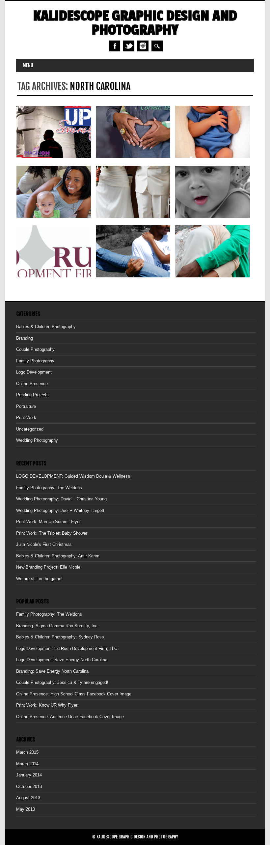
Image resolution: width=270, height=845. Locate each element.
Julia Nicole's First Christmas (44, 544)
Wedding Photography (37, 440)
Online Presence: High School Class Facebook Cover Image (73, 693)
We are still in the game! (39, 578)
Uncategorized (29, 429)
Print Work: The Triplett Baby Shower (51, 533)
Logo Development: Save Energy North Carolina (61, 659)
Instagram (142, 46)
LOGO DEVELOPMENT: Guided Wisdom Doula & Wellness (73, 476)
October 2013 (29, 786)
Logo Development (34, 372)
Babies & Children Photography (46, 326)
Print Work (26, 417)
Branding (24, 338)
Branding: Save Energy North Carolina (52, 671)
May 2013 (25, 809)
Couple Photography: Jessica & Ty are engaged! (62, 682)
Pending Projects (32, 394)
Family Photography (35, 360)
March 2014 (27, 763)
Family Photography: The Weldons (49, 487)
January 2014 (29, 775)
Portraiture (26, 406)
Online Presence (32, 383)
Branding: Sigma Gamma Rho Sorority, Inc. (57, 625)
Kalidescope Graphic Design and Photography (135, 23)
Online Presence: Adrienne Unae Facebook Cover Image (70, 716)
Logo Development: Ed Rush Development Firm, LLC (66, 648)
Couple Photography (35, 349)
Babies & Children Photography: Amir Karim (57, 555)
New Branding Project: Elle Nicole (48, 567)
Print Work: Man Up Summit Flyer (48, 521)
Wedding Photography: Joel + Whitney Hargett (60, 510)
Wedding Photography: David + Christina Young (61, 498)
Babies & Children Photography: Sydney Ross (60, 636)
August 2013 (28, 797)
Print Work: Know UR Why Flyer (46, 705)
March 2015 (27, 752)
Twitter (128, 46)
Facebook (114, 46)
